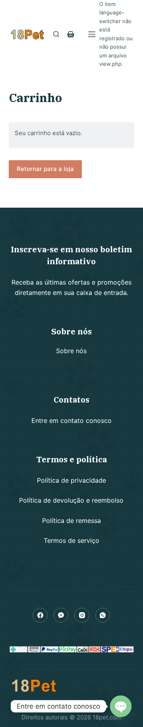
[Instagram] (81, 615)
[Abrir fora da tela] (91, 34)
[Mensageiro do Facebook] (61, 615)
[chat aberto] (120, 706)
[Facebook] (40, 615)
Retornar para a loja (45, 169)
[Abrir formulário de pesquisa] (56, 34)
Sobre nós (71, 351)
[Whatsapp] (102, 615)
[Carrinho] (70, 34)
